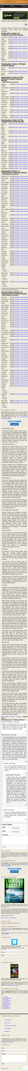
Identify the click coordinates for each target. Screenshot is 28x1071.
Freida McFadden (7, 998)
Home (2, 6)
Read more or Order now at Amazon (8, 917)
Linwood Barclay (7, 1000)
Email (3, 831)
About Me (20, 947)
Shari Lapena (6, 1008)
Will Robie (7, 1031)
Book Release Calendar (7, 9)
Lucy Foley (5, 1002)
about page (4, 1042)
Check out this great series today (12, 985)
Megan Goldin (6, 1003)
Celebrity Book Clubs (15, 923)
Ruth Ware (5, 1005)
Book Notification (7, 929)
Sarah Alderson (7, 1007)
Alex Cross (7, 1022)
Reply (26, 731)
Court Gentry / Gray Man (11, 1025)
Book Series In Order (7, 716)
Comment (5, 835)
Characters (24, 6)
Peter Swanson (7, 1004)
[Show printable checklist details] (26, 24)
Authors (13, 6)
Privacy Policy (4, 1068)
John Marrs (6, 999)
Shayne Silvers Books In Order (14, 21)
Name (4, 827)
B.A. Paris (5, 997)
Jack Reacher (8, 1019)
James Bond (8, 1028)
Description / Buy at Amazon (20, 37)
